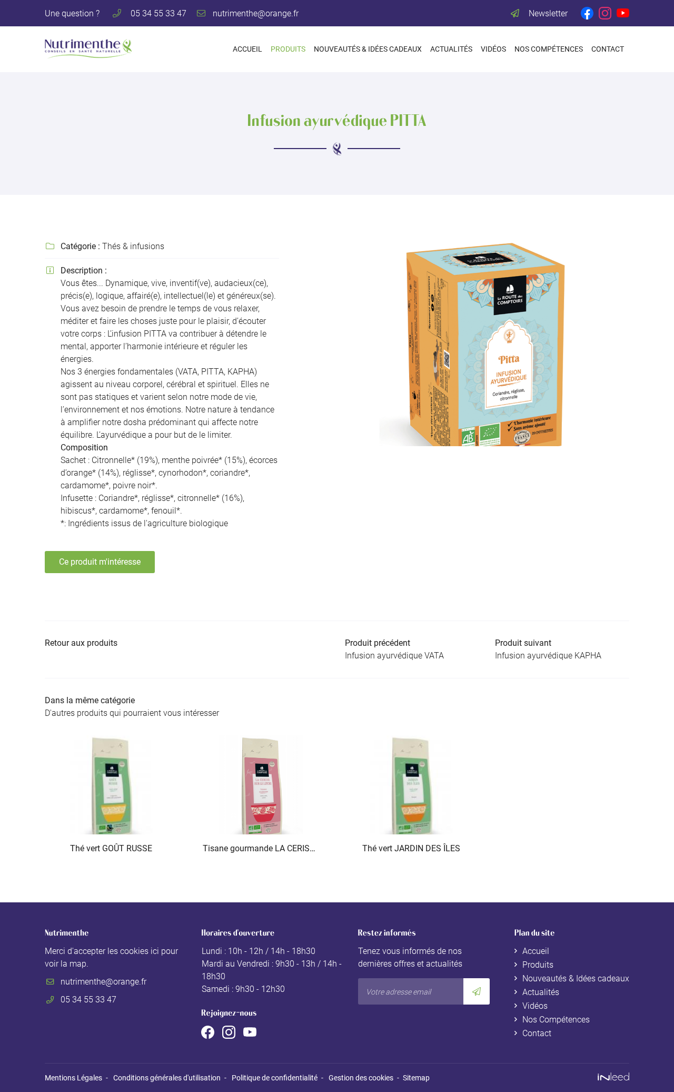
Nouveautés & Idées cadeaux (368, 49)
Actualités (451, 49)
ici (155, 951)
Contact (607, 49)
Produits (288, 49)
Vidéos (493, 49)
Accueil (247, 49)
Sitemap (416, 1078)
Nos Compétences (548, 49)
